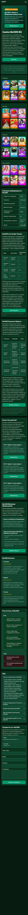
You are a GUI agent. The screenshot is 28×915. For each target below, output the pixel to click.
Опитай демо (14, 310)
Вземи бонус (14, 457)
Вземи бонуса (14, 26)
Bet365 (4, 2)
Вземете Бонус (14, 550)
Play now (14, 59)
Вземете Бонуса (14, 405)
